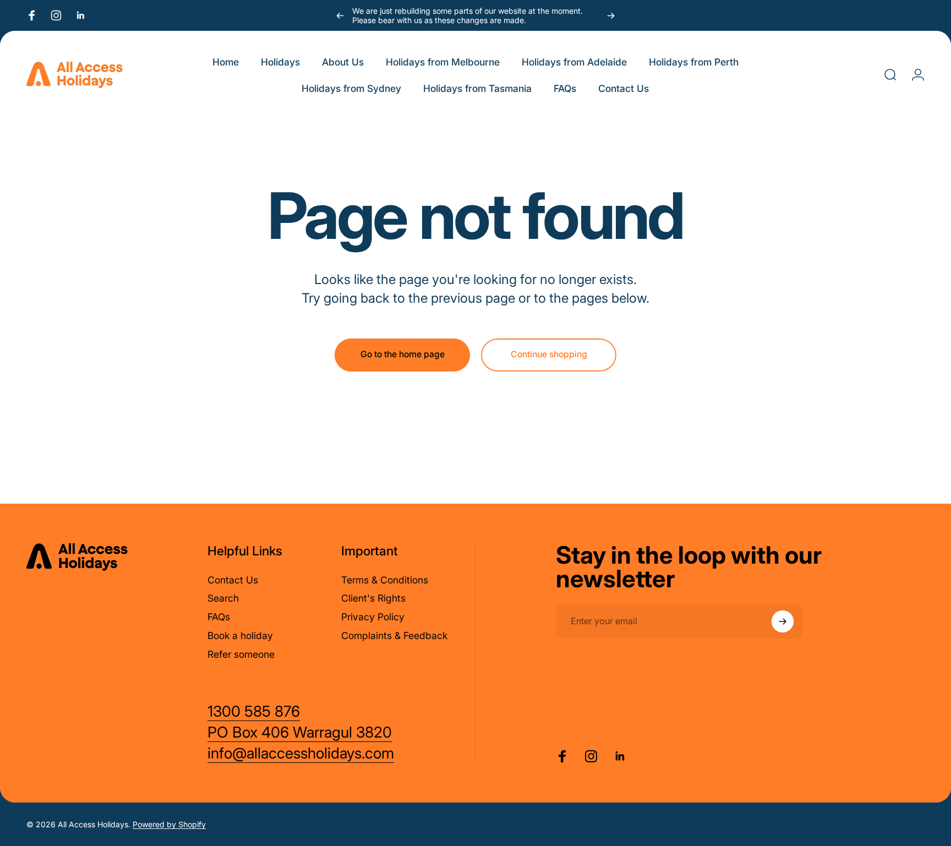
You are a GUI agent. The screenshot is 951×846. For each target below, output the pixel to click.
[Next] (611, 15)
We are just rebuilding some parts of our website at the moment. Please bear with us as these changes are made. (467, 15)
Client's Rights (373, 598)
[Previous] (340, 15)
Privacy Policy (373, 617)
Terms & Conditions (384, 580)
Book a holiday (240, 635)
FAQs (218, 617)
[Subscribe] (783, 621)
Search (223, 598)
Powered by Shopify (169, 824)
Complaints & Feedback (394, 635)
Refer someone (241, 654)
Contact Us (232, 580)
